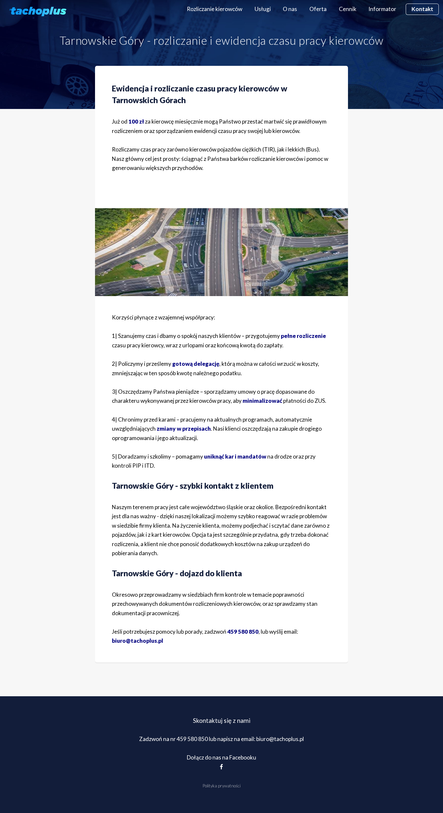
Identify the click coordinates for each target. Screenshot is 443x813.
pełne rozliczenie (303, 335)
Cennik (347, 9)
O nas (290, 9)
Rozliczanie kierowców (214, 9)
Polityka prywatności (222, 785)
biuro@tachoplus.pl (137, 640)
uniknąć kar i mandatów (235, 456)
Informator (382, 9)
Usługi (263, 9)
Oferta (318, 9)
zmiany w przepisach (184, 428)
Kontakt (422, 9)
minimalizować (262, 400)
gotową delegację (195, 363)
